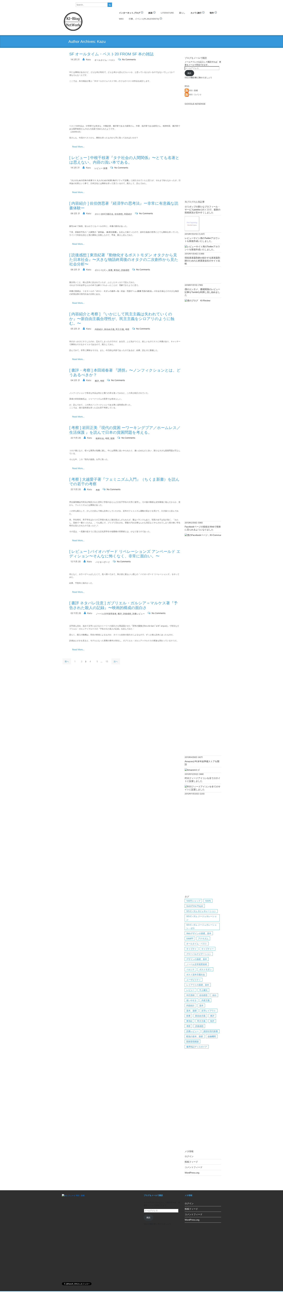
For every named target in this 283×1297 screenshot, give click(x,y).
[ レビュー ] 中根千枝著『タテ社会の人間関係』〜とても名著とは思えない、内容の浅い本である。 (124, 159)
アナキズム (203, 938)
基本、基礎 (191, 1010)
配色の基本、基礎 (194, 1036)
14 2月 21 (75, 59)
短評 (212, 1021)
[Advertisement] (203, 150)
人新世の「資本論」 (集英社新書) (102, 232)
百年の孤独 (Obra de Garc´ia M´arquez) (150, 626)
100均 (208, 901)
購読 (189, 73)
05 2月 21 (75, 328)
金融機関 (212, 1036)
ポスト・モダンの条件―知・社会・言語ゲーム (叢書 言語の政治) (124, 291)
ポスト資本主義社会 (104, 214)
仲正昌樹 (190, 995)
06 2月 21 (75, 213)
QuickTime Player (194, 906)
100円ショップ (193, 901)
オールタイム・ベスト (104, 60)
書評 (97, 381)
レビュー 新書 (100, 168)
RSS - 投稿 (193, 90)
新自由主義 (109, 329)
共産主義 (205, 1000)
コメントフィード (193, 1167)
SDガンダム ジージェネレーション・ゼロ (201, 926)
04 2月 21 (75, 380)
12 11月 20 (76, 561)
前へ (67, 661)
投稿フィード (191, 1162)
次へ (116, 661)
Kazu (88, 59)
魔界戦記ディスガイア (196, 1046)
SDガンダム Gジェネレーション (201, 911)
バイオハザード (103, 562)
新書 (110, 270)
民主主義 (120, 329)
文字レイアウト (208, 1010)
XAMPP (189, 938)
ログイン (189, 1156)
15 (107, 661)
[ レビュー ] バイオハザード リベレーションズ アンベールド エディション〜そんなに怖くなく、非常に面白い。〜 (124, 553)
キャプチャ (191, 949)
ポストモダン (101, 270)
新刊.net (72, 226)
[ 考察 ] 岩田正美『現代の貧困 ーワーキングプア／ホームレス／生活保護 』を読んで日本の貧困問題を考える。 (125, 429)
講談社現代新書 (210, 1031)
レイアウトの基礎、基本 (197, 985)
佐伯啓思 (119, 214)
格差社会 (100, 438)
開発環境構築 (192, 1041)
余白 (214, 995)
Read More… (78, 146)
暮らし (182, 13)
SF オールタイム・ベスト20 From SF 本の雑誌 (111, 54)
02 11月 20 (76, 613)
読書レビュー (138, 613)
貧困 (112, 438)
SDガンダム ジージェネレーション (201, 918)
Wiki (121, 19)
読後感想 (125, 270)
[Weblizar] (73, 21)
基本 (201, 1005)
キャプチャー (207, 949)
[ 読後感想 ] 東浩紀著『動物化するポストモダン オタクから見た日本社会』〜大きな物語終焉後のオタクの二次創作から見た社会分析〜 (123, 259)
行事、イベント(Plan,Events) (144, 19)
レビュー (190, 990)
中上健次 (203, 990)
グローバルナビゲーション (198, 954)
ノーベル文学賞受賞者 (106, 613)
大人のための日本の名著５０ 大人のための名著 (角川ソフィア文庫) (100, 180)
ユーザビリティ (193, 979)
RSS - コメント (195, 94)
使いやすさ (191, 1000)
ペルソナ (190, 969)
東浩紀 (117, 270)
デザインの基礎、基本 (196, 959)
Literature (167, 13)
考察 (127, 329)
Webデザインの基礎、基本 (198, 933)
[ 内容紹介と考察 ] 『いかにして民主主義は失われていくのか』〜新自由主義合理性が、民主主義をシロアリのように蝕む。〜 (121, 318)
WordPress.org (192, 1172)
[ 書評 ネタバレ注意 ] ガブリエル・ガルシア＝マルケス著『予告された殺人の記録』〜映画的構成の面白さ (123, 605)
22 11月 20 (76, 438)
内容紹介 (128, 214)
